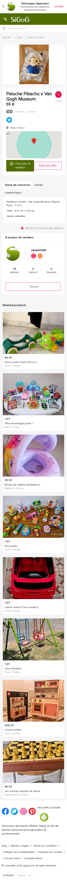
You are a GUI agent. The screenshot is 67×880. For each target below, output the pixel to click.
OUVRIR (58, 6)
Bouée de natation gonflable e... (23, 484)
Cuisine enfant (13, 729)
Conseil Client (12, 858)
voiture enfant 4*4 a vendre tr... (22, 607)
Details (38, 185)
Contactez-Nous (33, 858)
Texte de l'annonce (17, 185)
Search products (17, 28)
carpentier (39, 250)
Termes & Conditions (45, 845)
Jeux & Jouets (35, 37)
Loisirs (19, 37)
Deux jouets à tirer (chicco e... (21, 362)
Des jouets (11, 545)
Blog (4, 845)
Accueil (7, 37)
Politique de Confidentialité (19, 852)
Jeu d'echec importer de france (22, 791)
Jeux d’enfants (13, 668)
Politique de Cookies (51, 852)
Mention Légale (20, 845)
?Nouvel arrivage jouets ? (19, 423)
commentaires (13, 192)
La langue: (8, 875)
